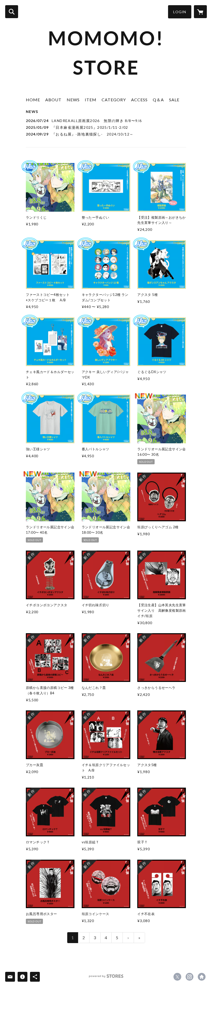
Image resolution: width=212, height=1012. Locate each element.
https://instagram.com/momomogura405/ (189, 977)
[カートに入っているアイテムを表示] (200, 11)
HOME (33, 99)
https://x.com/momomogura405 (177, 977)
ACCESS (139, 99)
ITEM (90, 99)
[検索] (11, 11)
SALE (174, 99)
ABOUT (53, 99)
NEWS (73, 99)
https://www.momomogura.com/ (202, 977)
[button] (179, 11)
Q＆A (158, 99)
